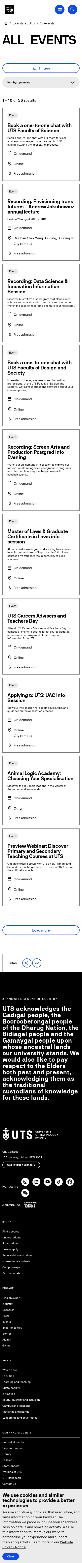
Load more (41, 930)
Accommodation (12, 1273)
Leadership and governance (19, 1417)
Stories (7, 1333)
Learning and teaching (16, 1381)
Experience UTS (12, 1327)
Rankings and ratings (15, 1411)
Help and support (13, 1448)
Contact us (9, 1483)
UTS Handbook (11, 1477)
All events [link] (47, 23)
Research (8, 1309)
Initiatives (8, 1393)
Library (6, 1454)
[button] (27, 963)
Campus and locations (16, 1405)
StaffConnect (10, 1465)
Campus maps (11, 1267)
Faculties (8, 1376)
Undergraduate (11, 1237)
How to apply (10, 1249)
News (5, 1315)
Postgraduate (11, 1243)
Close (10, 1556)
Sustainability (11, 1387)
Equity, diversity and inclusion (21, 1399)
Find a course (10, 1231)
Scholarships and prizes (17, 1255)
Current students (13, 1442)
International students (16, 1261)
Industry (7, 1303)
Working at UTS (12, 1471)
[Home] (6, 23)
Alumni (6, 1339)
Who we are (9, 1370)
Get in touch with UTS (21, 1164)
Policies (7, 1460)
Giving (6, 1345)
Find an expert (11, 1297)
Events (6, 1321)
